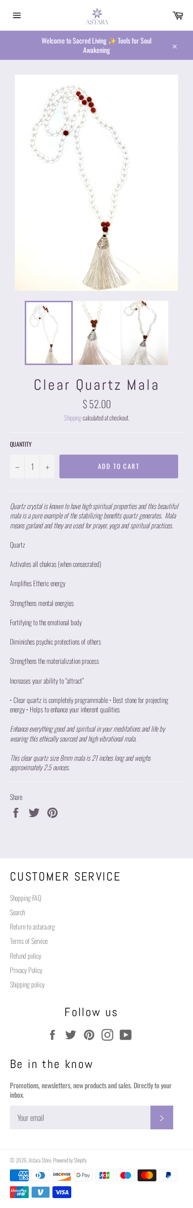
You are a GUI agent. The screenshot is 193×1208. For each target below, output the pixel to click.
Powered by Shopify (70, 1160)
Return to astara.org (32, 926)
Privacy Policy (26, 970)
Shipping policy (27, 984)
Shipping (73, 417)
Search (17, 912)
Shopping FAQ (25, 897)
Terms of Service (29, 940)
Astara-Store (40, 1160)
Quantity (21, 444)
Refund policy (25, 955)
